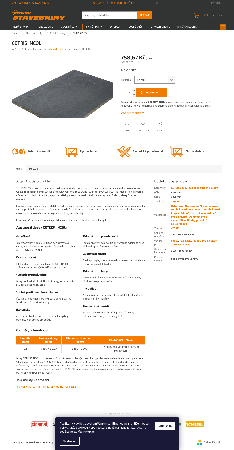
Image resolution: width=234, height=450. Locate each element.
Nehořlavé (177, 206)
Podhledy (185, 241)
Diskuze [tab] (33, 169)
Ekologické (191, 206)
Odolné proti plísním (193, 213)
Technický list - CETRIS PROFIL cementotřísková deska (46, 387)
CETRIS (175, 228)
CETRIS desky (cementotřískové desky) (195, 188)
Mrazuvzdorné (208, 206)
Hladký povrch (196, 220)
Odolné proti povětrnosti (187, 209)
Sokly (186, 245)
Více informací (86, 432)
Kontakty (98, 3)
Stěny (174, 241)
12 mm (175, 201)
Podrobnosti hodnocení (57, 49)
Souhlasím (165, 426)
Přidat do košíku (154, 92)
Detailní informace (131, 113)
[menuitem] (20, 27)
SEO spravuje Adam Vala (117, 413)
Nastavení (69, 441)
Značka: (81, 49)
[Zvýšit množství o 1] (134, 90)
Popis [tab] (19, 169)
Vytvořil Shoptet (213, 442)
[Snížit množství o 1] (134, 95)
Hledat (144, 15)
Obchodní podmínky (122, 3)
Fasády (196, 241)
